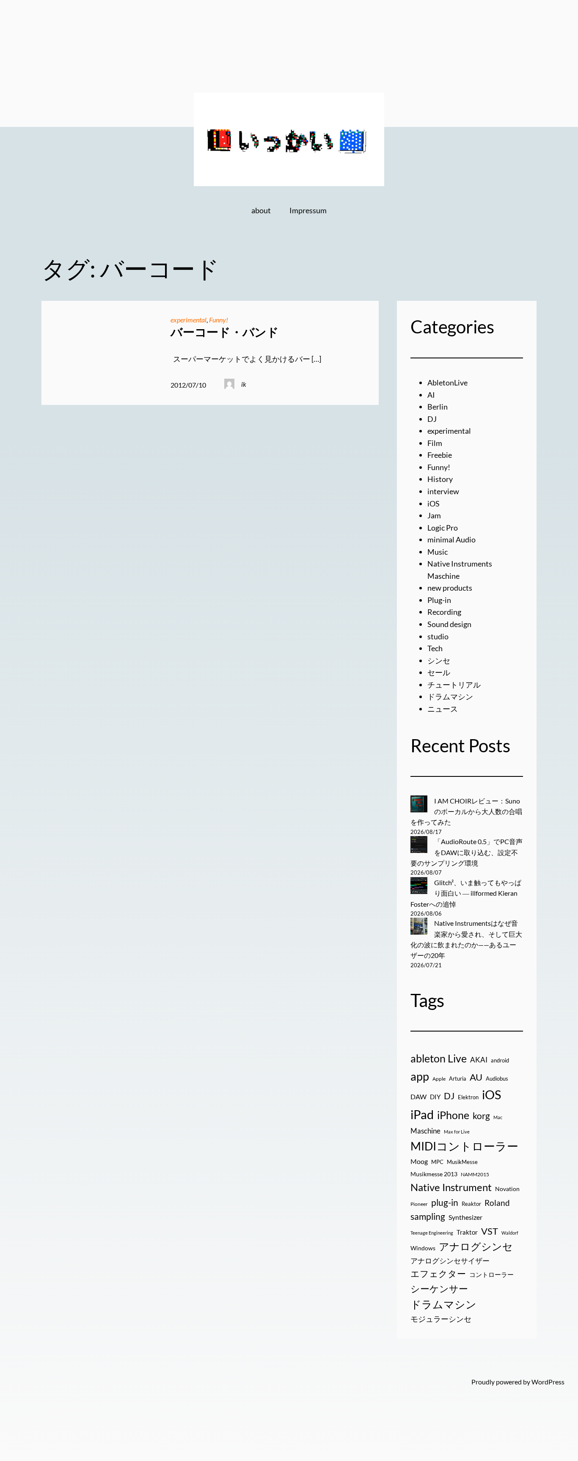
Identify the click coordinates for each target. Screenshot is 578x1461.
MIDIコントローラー (464, 1146)
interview (443, 491)
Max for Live (457, 1131)
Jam (434, 515)
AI (431, 394)
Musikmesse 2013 (433, 1174)
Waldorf (509, 1232)
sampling (427, 1216)
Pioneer (419, 1204)
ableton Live (438, 1058)
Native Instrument (451, 1187)
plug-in (444, 1202)
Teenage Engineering (431, 1232)
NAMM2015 (475, 1174)
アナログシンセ (476, 1246)
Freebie (439, 454)
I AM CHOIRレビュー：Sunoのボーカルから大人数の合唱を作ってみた (466, 811)
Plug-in (439, 600)
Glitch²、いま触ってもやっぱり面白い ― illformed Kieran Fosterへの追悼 (465, 893)
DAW (418, 1096)
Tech (435, 648)
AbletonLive (447, 382)
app (419, 1076)
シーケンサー (439, 1288)
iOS (433, 503)
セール (438, 672)
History (440, 479)
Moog (419, 1161)
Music (437, 551)
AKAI (478, 1060)
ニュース (442, 708)
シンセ (438, 660)
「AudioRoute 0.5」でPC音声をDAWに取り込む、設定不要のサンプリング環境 (466, 852)
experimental (188, 320)
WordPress (547, 1382)
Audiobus (497, 1078)
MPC (437, 1161)
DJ (432, 419)
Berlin (437, 406)
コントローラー (491, 1274)
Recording (444, 611)
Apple (439, 1078)
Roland (497, 1203)
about (261, 210)
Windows (422, 1248)
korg (481, 1115)
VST (489, 1231)
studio (438, 636)
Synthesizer (465, 1217)
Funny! (218, 320)
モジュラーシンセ (440, 1318)
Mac (497, 1117)
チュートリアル (454, 684)
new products (449, 587)
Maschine (425, 1130)
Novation (507, 1189)
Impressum (308, 210)
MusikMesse (462, 1161)
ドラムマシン (450, 696)
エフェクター (438, 1273)
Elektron (468, 1097)
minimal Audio (451, 539)
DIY (435, 1097)
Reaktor (471, 1203)
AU (476, 1077)
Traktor (467, 1232)
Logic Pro (442, 527)
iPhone (453, 1115)
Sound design (449, 624)
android (500, 1060)
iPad (422, 1114)
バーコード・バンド (225, 332)
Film (434, 443)
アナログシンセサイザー (450, 1261)
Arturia (457, 1078)
